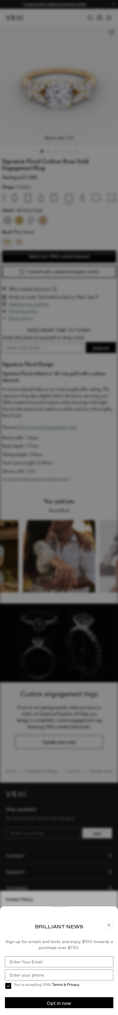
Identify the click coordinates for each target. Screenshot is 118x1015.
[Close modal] (59, 507)
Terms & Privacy (65, 984)
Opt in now (59, 1003)
